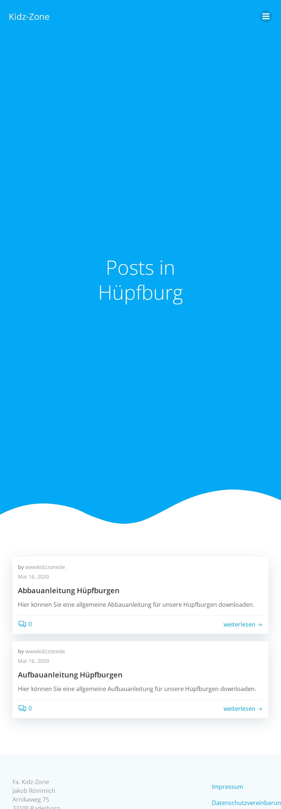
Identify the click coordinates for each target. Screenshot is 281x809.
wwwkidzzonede (45, 567)
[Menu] (266, 16)
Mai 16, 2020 (33, 576)
